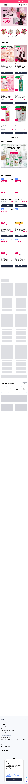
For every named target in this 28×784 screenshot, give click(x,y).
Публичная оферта (5, 737)
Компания (3, 719)
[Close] (26, 1)
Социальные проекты (6, 728)
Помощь (3, 754)
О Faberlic (3, 723)
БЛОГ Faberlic (4, 725)
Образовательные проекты (7, 730)
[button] (14, 1)
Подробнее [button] (20, 73)
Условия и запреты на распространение (11, 743)
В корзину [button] (8, 73)
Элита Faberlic (4, 726)
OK (14, 779)
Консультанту (4, 750)
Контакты (3, 732)
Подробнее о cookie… (10, 772)
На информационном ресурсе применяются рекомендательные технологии (12, 775)
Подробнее (20, 1)
